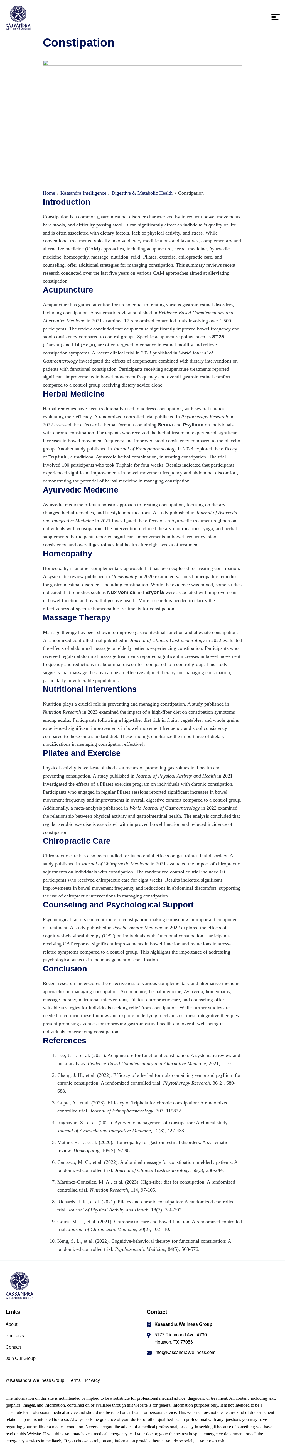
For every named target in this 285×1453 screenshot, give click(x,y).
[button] (275, 19)
